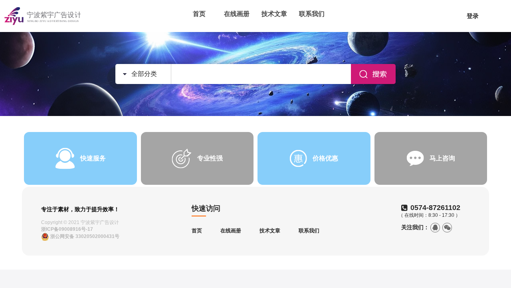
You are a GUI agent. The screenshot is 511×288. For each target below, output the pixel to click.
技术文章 (274, 13)
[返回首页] (42, 16)
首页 (199, 13)
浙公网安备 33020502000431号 (84, 236)
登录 (473, 15)
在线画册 (237, 13)
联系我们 (312, 13)
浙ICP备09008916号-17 (67, 229)
